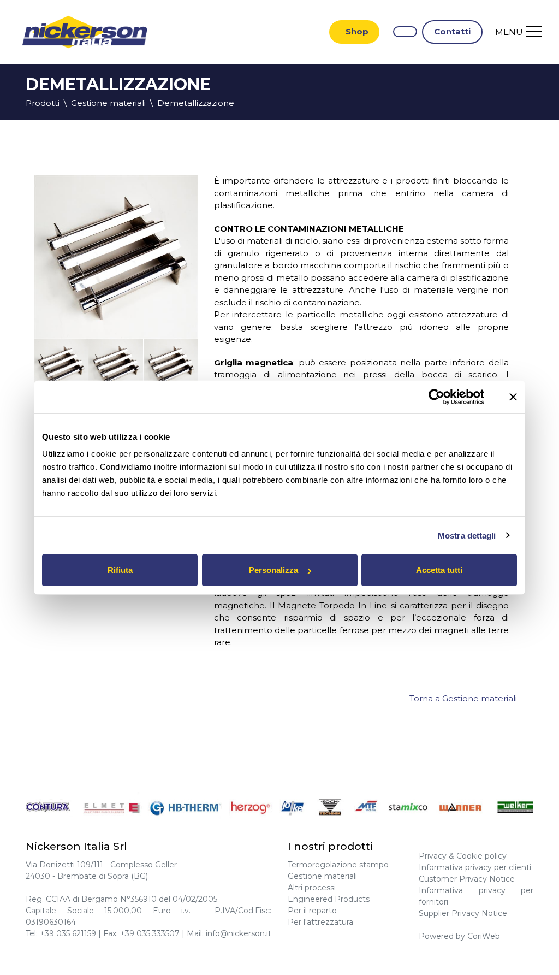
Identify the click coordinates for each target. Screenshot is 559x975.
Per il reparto (312, 910)
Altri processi (312, 888)
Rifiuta (120, 570)
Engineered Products (329, 899)
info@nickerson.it (238, 933)
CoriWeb (483, 936)
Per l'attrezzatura (320, 922)
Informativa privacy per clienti (475, 867)
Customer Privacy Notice (467, 879)
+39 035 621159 (68, 933)
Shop (357, 31)
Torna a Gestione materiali (463, 698)
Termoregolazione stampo (338, 865)
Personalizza (273, 570)
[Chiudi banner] (513, 396)
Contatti (452, 31)
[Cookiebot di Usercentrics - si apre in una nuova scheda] (436, 396)
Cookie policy (481, 856)
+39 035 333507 (150, 933)
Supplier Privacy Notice (463, 913)
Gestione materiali (322, 876)
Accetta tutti (439, 570)
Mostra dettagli (467, 535)
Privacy (433, 856)
